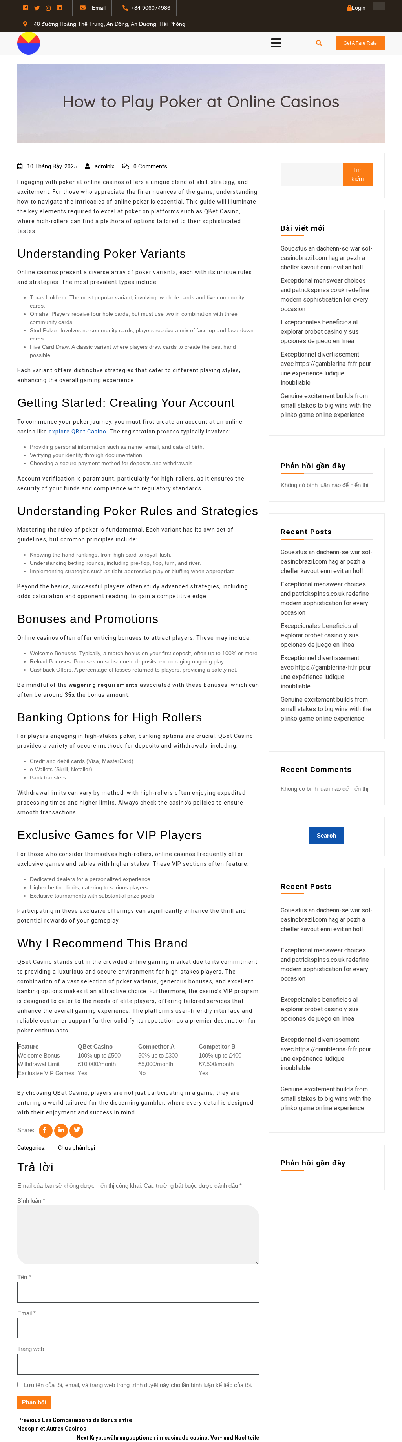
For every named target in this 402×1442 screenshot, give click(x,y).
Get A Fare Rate (360, 43)
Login (358, 8)
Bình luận (31, 1200)
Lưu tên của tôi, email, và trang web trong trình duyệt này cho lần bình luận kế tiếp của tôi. (138, 1385)
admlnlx (103, 166)
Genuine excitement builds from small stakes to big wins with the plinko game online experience (326, 405)
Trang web (30, 1349)
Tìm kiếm (357, 174)
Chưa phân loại (76, 1148)
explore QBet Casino (77, 431)
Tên (24, 1277)
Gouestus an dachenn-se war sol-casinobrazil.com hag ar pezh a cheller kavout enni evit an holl (327, 258)
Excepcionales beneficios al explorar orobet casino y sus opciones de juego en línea (320, 332)
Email (26, 1313)
